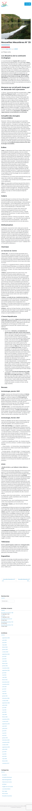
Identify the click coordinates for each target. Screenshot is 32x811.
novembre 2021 (5, 684)
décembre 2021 (5, 682)
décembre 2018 (5, 740)
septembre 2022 (6, 670)
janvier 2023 (5, 665)
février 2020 (4, 716)
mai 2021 (4, 691)
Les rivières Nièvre (6, 788)
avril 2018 (4, 756)
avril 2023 (4, 658)
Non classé (4, 791)
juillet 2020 (4, 705)
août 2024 (4, 640)
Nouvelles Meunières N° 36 (24, 580)
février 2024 (4, 647)
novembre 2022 (5, 668)
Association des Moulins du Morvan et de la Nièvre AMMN (14, 806)
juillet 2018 (4, 749)
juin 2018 (4, 751)
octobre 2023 (5, 651)
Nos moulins (5, 793)
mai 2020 (4, 709)
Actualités (4, 775)
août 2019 (4, 726)
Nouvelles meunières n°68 (7, 612)
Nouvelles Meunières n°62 (7, 625)
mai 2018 (4, 754)
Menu (27, 4)
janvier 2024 (5, 649)
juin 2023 (4, 656)
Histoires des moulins (7, 782)
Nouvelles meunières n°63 (7, 622)
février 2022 (4, 679)
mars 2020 (4, 714)
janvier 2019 (5, 737)
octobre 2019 (5, 721)
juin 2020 (4, 707)
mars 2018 (4, 758)
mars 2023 (4, 661)
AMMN (16, 49)
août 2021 (4, 686)
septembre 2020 (6, 702)
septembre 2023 (6, 654)
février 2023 (4, 663)
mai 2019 (4, 733)
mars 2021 (4, 693)
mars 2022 (4, 677)
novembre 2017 (5, 763)
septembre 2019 (6, 723)
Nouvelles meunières (7, 795)
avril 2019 (4, 735)
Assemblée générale (6, 779)
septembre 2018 (6, 747)
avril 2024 (4, 642)
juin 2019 (4, 730)
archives (3, 615)
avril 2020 (4, 712)
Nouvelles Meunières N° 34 (8, 580)
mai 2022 (4, 675)
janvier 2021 (5, 696)
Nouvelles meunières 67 (6, 618)
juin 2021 (4, 689)
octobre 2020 (5, 700)
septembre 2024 (6, 637)
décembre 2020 (5, 698)
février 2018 (4, 761)
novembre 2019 (5, 719)
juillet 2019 (4, 728)
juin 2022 (4, 672)
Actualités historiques (7, 777)
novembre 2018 (5, 742)
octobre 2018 (5, 744)
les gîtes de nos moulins (7, 786)
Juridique (4, 784)
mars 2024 (4, 644)
